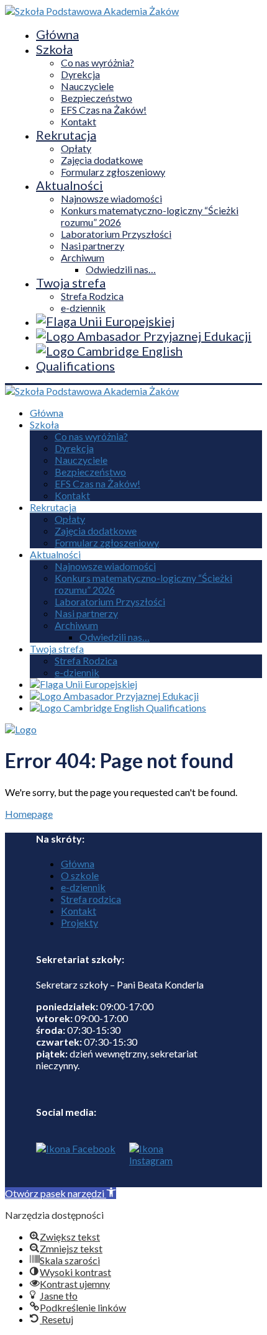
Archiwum (82, 257)
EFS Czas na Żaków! (104, 109)
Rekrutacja (66, 134)
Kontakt (78, 121)
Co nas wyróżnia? (97, 62)
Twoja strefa (71, 282)
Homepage (29, 814)
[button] (60, 1193)
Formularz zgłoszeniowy (113, 172)
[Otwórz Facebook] (75, 1165)
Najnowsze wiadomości (111, 198)
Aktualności (69, 185)
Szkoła (54, 49)
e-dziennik (83, 308)
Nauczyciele (87, 86)
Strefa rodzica (91, 899)
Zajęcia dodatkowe (102, 160)
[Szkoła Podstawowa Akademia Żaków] (92, 11)
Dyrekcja (80, 74)
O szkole (80, 875)
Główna (57, 34)
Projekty (79, 922)
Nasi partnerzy (92, 245)
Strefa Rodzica (92, 296)
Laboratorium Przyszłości (116, 234)
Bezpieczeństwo (96, 98)
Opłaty (76, 148)
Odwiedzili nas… (121, 269)
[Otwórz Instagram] (148, 1165)
